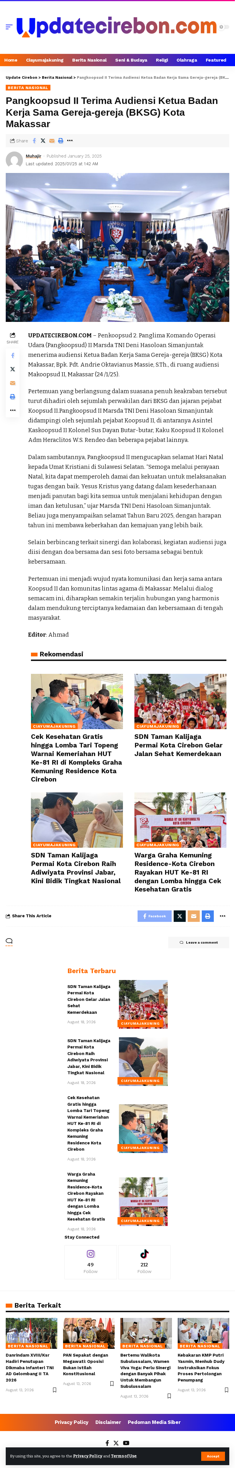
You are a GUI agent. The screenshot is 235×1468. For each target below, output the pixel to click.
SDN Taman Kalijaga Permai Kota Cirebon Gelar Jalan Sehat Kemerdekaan (178, 745)
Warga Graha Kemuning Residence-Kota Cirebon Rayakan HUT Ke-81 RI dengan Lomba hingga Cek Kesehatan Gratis (177, 872)
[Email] (52, 140)
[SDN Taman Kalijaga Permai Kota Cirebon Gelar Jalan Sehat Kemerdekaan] (180, 701)
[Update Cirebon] (116, 27)
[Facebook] (107, 1443)
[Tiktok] (144, 1262)
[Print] (61, 140)
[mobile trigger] (10, 27)
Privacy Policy (87, 1456)
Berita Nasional (28, 87)
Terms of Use (123, 1456)
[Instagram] (90, 1262)
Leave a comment (202, 942)
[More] (70, 140)
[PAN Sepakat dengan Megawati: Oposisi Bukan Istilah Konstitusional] (89, 1333)
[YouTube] (126, 1443)
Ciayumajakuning (54, 726)
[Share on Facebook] (34, 140)
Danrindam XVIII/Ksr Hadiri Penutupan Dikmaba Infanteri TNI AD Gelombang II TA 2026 (30, 1368)
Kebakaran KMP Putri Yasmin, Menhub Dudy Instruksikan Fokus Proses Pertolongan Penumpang (201, 1368)
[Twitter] (116, 1443)
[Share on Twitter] (43, 140)
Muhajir (33, 156)
